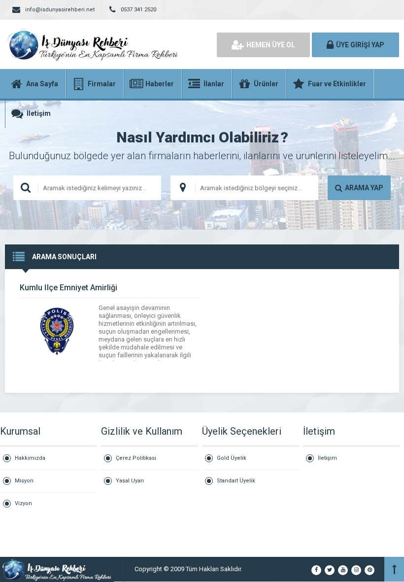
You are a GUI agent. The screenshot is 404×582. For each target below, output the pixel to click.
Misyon (24, 481)
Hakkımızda (30, 458)
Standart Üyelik (236, 481)
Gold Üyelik (231, 458)
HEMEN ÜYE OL (270, 45)
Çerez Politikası (136, 458)
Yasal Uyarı (130, 481)
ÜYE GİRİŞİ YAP (360, 45)
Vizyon (23, 503)
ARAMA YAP (364, 188)
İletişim (327, 458)
